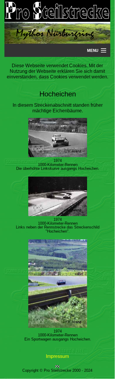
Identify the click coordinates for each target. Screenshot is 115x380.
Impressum (57, 356)
